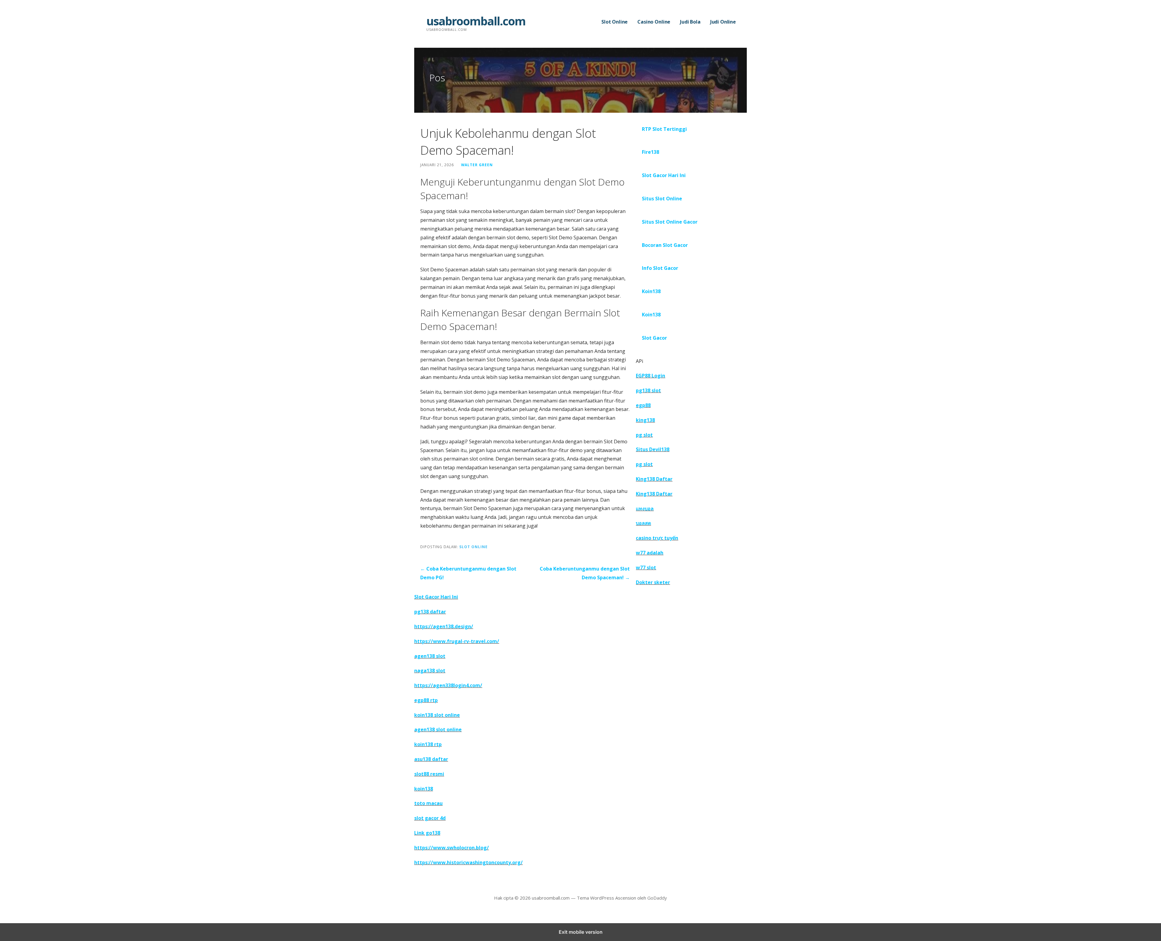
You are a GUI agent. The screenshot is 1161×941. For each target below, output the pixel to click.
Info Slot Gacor (660, 268)
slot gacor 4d (430, 818)
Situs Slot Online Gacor (670, 221)
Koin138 (651, 291)
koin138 (423, 788)
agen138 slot (429, 656)
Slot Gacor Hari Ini (664, 175)
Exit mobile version (581, 932)
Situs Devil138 (652, 449)
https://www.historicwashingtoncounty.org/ (468, 862)
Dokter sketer (653, 582)
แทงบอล (645, 508)
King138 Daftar (654, 479)
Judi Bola (690, 21)
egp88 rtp (426, 700)
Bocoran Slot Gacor (665, 245)
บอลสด (643, 523)
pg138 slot (648, 390)
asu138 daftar (431, 759)
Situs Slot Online (662, 198)
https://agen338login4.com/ (448, 685)
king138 (645, 420)
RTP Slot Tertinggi (664, 129)
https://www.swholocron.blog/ (451, 847)
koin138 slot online (437, 715)
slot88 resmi (429, 774)
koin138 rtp (428, 744)
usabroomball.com (475, 21)
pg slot (644, 435)
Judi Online (723, 21)
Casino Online (653, 21)
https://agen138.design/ (443, 626)
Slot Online (614, 21)
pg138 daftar (430, 611)
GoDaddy (657, 898)
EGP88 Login (650, 375)
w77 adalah (649, 552)
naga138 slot (429, 670)
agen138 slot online (438, 729)
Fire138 (650, 152)
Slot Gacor (654, 338)
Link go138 (427, 832)
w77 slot (646, 567)
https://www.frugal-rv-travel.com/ (456, 641)
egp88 (643, 405)
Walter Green (477, 164)
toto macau (428, 803)
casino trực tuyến (657, 538)
